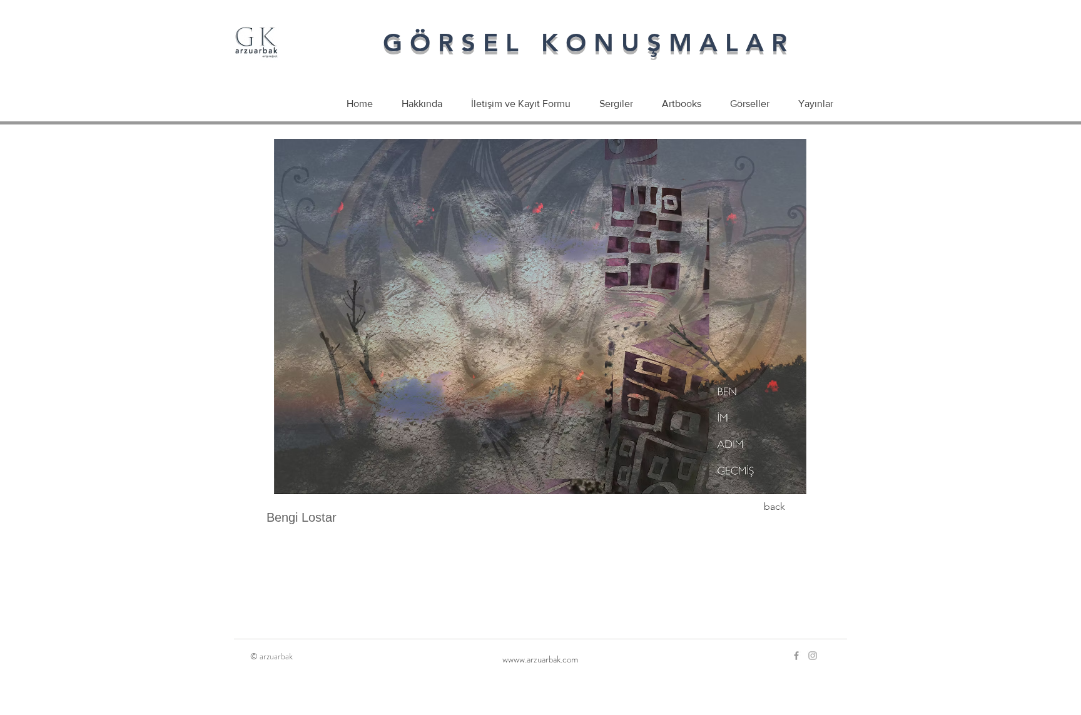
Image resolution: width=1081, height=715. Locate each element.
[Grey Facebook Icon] (796, 655)
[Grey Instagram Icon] (812, 655)
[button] (539, 316)
